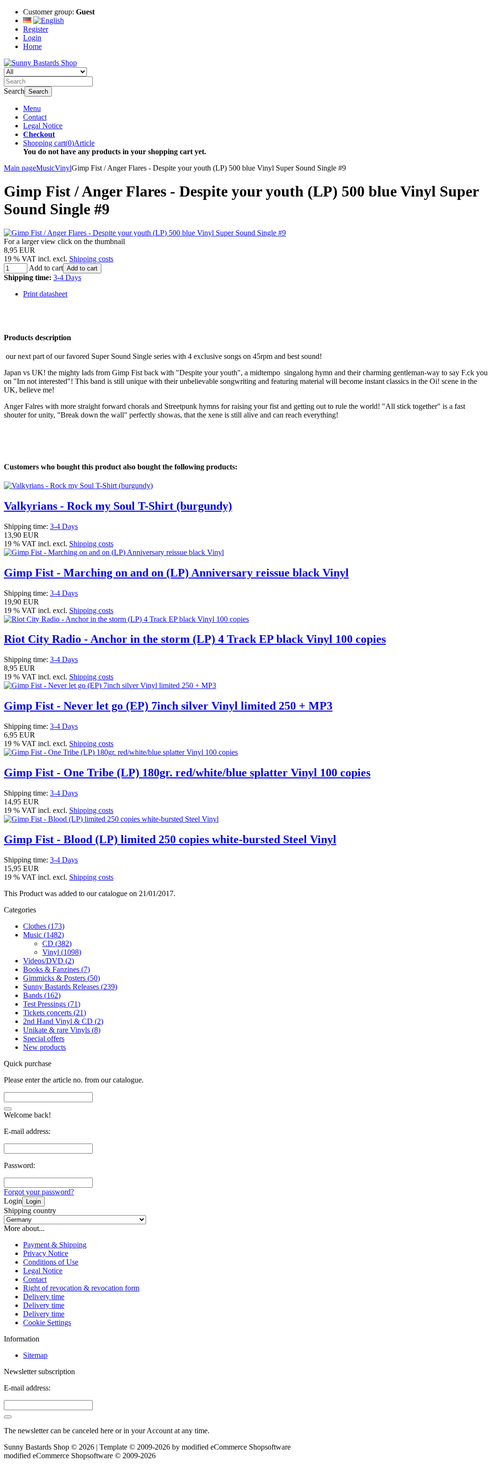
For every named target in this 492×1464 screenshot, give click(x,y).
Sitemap (35, 1355)
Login (33, 1201)
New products (44, 1047)
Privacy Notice (45, 1253)
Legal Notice (42, 126)
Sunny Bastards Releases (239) (70, 987)
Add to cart (82, 268)
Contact (35, 117)
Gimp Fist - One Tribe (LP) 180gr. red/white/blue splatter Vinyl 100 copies (187, 772)
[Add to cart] (8, 1108)
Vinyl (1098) (61, 952)
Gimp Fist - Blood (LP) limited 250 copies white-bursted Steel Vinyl (170, 839)
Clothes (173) (43, 926)
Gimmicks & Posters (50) (61, 978)
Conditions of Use (50, 1262)
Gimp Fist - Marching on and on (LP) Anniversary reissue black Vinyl (176, 572)
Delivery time (43, 1296)
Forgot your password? (39, 1192)
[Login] (8, 1416)
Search (38, 91)
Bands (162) (42, 995)
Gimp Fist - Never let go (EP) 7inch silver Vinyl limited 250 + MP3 (168, 706)
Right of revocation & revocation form (81, 1288)
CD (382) (57, 943)
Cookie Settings (47, 1322)
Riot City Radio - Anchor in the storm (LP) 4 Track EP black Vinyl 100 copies (195, 639)
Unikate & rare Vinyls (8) (61, 1030)
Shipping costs (91, 259)
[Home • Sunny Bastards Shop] (40, 63)
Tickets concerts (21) (54, 1013)
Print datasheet (45, 294)
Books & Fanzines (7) (56, 969)
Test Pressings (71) (51, 1004)
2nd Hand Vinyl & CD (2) (63, 1021)
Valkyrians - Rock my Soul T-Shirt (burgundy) (118, 506)
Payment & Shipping (54, 1245)
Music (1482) (43, 935)
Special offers (43, 1038)
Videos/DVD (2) (48, 961)
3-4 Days (67, 277)
